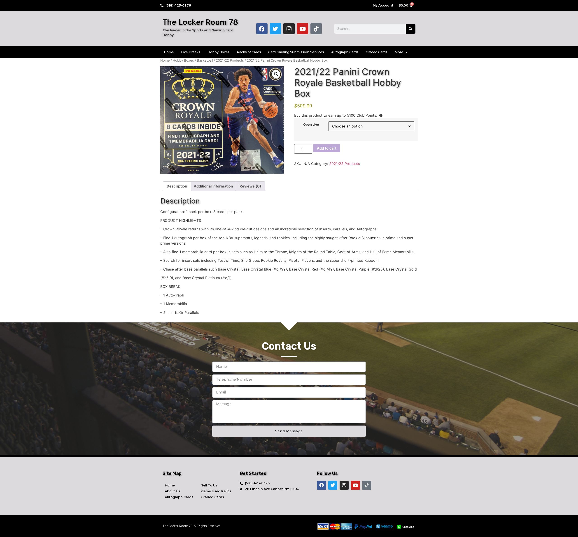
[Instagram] (289, 28)
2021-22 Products (230, 60)
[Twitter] (275, 28)
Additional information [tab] (213, 186)
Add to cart (326, 148)
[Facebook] (262, 28)
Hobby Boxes (218, 52)
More (399, 52)
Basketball (205, 60)
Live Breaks (190, 52)
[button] (276, 74)
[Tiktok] (316, 28)
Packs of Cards (249, 52)
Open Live (311, 124)
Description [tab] (177, 186)
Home (169, 52)
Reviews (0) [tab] (250, 186)
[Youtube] (302, 28)
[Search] (410, 29)
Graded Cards (376, 52)
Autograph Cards (345, 52)
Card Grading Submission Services (296, 52)
